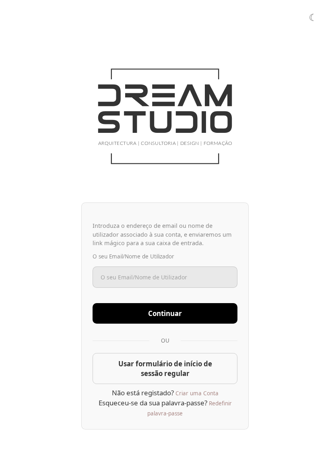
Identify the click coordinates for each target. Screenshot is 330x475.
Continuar (165, 313)
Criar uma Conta (197, 393)
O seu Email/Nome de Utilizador (133, 256)
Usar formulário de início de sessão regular (165, 368)
